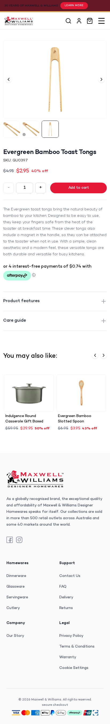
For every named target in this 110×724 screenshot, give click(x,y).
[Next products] (103, 355)
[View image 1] (11, 129)
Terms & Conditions (77, 647)
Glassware (15, 587)
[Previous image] (8, 79)
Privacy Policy (71, 636)
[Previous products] (95, 355)
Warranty (67, 657)
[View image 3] (50, 129)
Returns (66, 608)
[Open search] (68, 21)
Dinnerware (16, 576)
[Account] (79, 21)
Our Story (15, 636)
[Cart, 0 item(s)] (90, 21)
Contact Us (69, 576)
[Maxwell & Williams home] (18, 21)
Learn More (74, 5)
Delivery (66, 597)
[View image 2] (31, 129)
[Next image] (101, 79)
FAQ (62, 587)
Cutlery (13, 608)
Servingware (17, 597)
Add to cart (78, 188)
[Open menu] (101, 21)
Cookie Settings (73, 668)
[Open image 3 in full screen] (55, 79)
